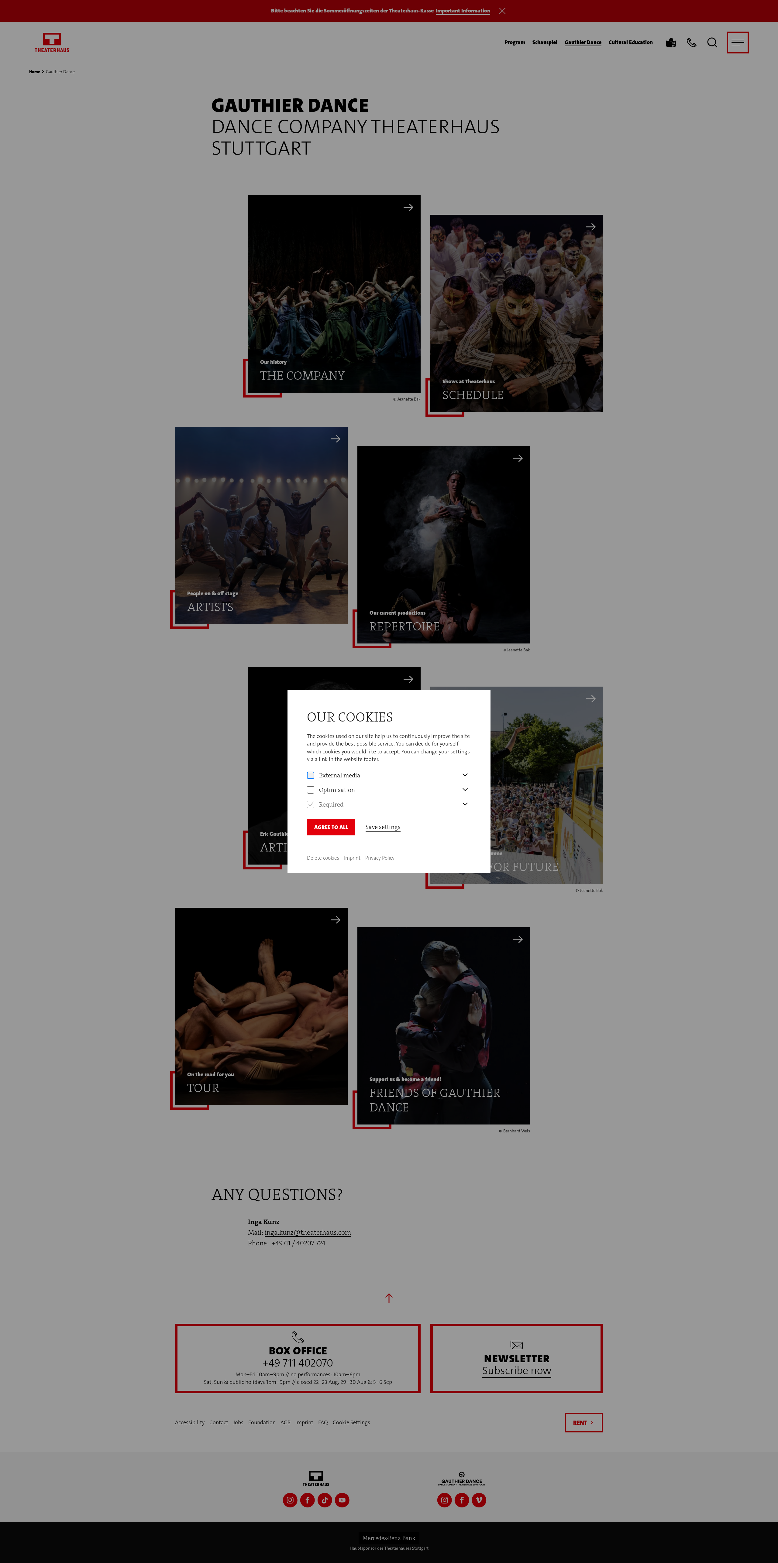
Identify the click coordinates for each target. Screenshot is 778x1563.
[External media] (310, 775)
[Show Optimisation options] (465, 790)
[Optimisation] (310, 789)
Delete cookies (323, 858)
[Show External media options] (465, 775)
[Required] (310, 804)
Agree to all (331, 827)
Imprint (352, 858)
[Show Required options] (465, 804)
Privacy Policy (379, 858)
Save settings (383, 827)
